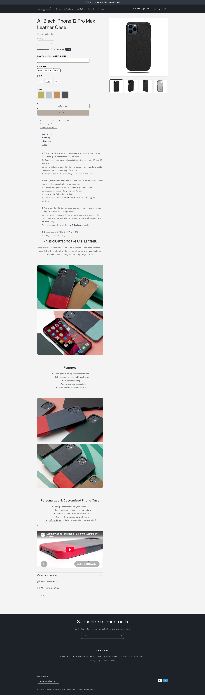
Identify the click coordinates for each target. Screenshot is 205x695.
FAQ (141, 656)
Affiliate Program (110, 656)
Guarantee (46, 141)
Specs (44, 144)
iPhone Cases (65, 656)
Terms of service (89, 689)
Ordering (46, 137)
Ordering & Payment (74, 197)
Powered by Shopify (53, 689)
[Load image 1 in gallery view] (116, 86)
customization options (81, 510)
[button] (69, 8)
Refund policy (66, 689)
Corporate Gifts (126, 656)
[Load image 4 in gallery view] (160, 86)
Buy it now (63, 112)
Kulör (45, 689)
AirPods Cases (96, 656)
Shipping (91, 197)
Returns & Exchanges (74, 225)
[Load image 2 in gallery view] (131, 86)
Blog (136, 656)
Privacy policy (77, 689)
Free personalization (63, 506)
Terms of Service (109, 660)
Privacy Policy (94, 660)
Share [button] (42, 595)
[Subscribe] (121, 636)
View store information (48, 127)
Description (47, 134)
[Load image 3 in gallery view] (145, 86)
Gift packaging (55, 520)
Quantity (40, 38)
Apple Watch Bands (80, 656)
